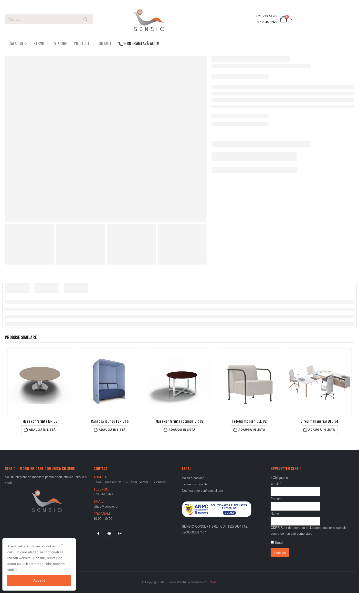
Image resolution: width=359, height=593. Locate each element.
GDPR (275, 528)
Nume (275, 513)
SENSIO (211, 582)
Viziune (60, 43)
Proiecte (82, 43)
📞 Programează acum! (139, 43)
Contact (104, 43)
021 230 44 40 (266, 16)
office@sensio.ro (105, 506)
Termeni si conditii (195, 484)
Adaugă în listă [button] (42, 430)
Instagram (120, 533)
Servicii (40, 43)
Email (276, 483)
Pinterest (109, 533)
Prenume (277, 499)
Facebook (98, 533)
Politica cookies (193, 478)
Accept (39, 580)
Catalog (16, 43)
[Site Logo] (149, 19)
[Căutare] (85, 19)
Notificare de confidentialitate (202, 490)
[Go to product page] (40, 382)
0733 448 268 (266, 22)
